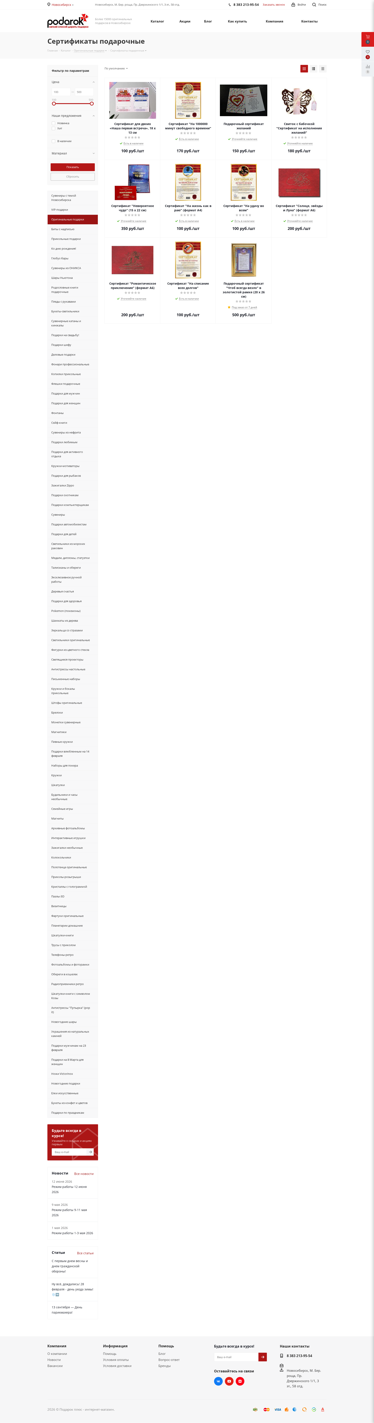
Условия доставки (117, 1366)
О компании (57, 1353)
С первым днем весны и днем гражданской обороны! (70, 1266)
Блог (162, 1353)
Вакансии (55, 1366)
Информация (115, 1346)
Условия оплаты (116, 1359)
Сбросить (72, 176)
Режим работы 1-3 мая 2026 (72, 1233)
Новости (54, 1359)
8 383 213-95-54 (299, 1355)
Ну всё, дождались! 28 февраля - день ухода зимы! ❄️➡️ (72, 1289)
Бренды (164, 1366)
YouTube (229, 1381)
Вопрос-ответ (169, 1359)
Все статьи (85, 1253)
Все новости (84, 1173)
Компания (56, 1346)
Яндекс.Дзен (240, 1381)
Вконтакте (218, 1381)
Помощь (109, 1353)
